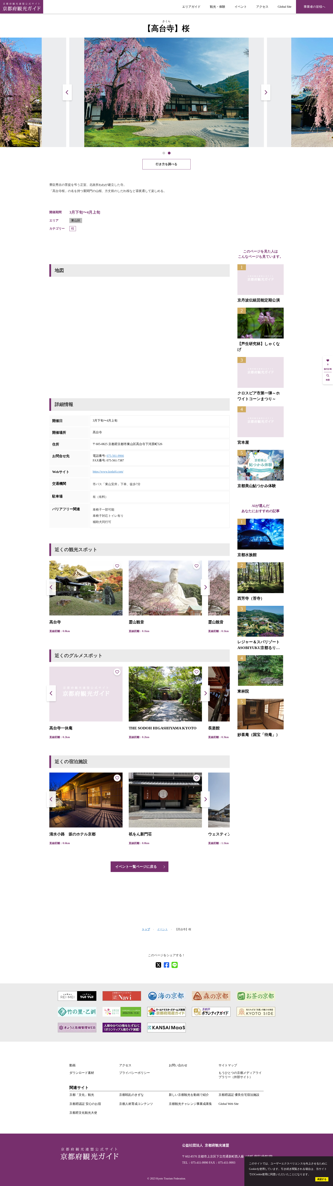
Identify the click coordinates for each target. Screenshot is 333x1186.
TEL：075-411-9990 (195, 1162)
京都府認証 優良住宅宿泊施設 (239, 1094)
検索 (328, 380)
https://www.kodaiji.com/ (108, 471)
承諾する (321, 1179)
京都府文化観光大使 (83, 1112)
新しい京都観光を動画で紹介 (189, 1094)
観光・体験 (217, 6)
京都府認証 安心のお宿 (85, 1103)
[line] (175, 965)
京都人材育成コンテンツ (136, 1103)
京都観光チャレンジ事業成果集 (190, 1103)
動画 (72, 1065)
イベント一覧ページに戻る (136, 867)
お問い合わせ (178, 1065)
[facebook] (166, 965)
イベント (241, 6)
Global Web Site (229, 1103)
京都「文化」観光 (81, 1094)
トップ (146, 929)
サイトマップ (228, 1065)
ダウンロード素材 (81, 1072)
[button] (265, 92)
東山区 (75, 220)
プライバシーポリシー (134, 1072)
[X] (158, 965)
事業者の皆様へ (314, 6)
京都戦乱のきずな (131, 1094)
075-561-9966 (115, 455)
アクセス (262, 6)
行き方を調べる (166, 164)
